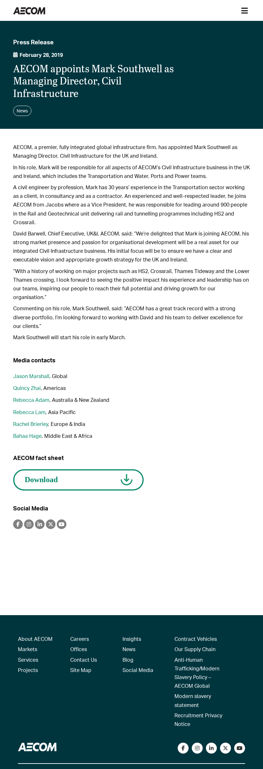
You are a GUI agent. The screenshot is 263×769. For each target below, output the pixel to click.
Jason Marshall (31, 376)
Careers (79, 638)
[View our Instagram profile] (197, 748)
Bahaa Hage (27, 435)
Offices (78, 649)
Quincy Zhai (27, 387)
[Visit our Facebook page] (183, 748)
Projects (28, 670)
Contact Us (83, 659)
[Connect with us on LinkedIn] (211, 748)
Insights (132, 638)
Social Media (138, 670)
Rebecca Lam (29, 412)
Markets (27, 649)
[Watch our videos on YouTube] (239, 748)
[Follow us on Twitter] (225, 748)
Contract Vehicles (195, 638)
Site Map (80, 670)
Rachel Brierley (30, 423)
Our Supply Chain (195, 649)
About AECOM (35, 638)
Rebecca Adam (31, 399)
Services (28, 659)
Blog (128, 659)
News (129, 649)
